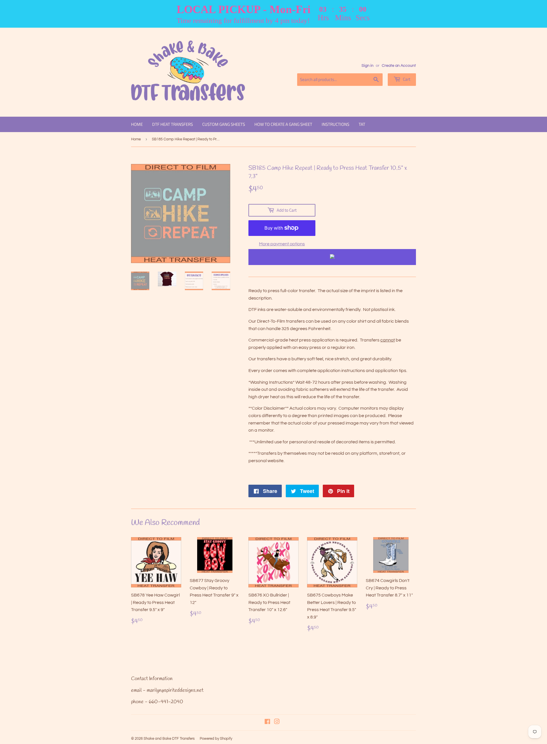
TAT (362, 124)
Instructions (335, 124)
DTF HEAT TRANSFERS (172, 124)
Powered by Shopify (216, 739)
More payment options (282, 244)
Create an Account (399, 66)
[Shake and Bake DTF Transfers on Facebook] (267, 722)
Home (137, 124)
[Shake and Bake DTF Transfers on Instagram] (277, 722)
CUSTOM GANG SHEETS (223, 124)
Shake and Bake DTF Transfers (169, 739)
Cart (406, 79)
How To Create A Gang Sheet (283, 124)
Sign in (367, 66)
